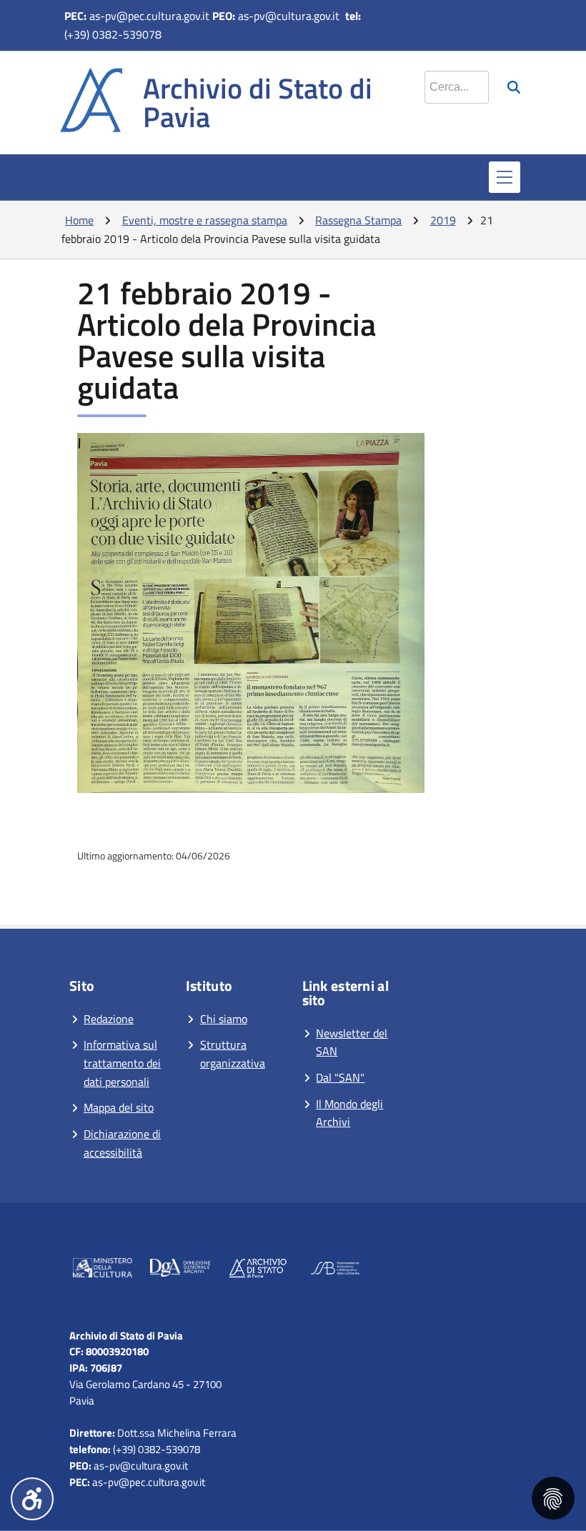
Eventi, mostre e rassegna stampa (204, 220)
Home (79, 220)
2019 (443, 220)
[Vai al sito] (102, 1270)
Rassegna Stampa (358, 220)
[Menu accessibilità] (32, 1498)
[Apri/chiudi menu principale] (504, 177)
